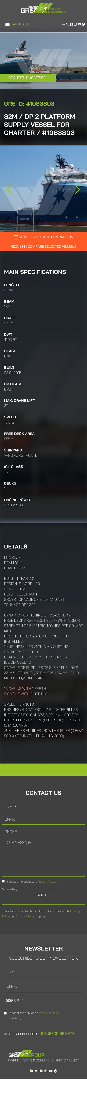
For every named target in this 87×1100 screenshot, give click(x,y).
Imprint (14, 1060)
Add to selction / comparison (46, 237)
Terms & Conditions (38, 1060)
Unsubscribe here (56, 1033)
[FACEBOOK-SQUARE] (71, 24)
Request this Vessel (28, 77)
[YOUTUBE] (79, 24)
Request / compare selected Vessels (43, 247)
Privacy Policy (47, 881)
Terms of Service (26, 916)
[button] (7, 24)
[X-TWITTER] (67, 24)
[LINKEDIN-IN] (63, 24)
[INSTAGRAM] (75, 24)
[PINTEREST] (83, 24)
